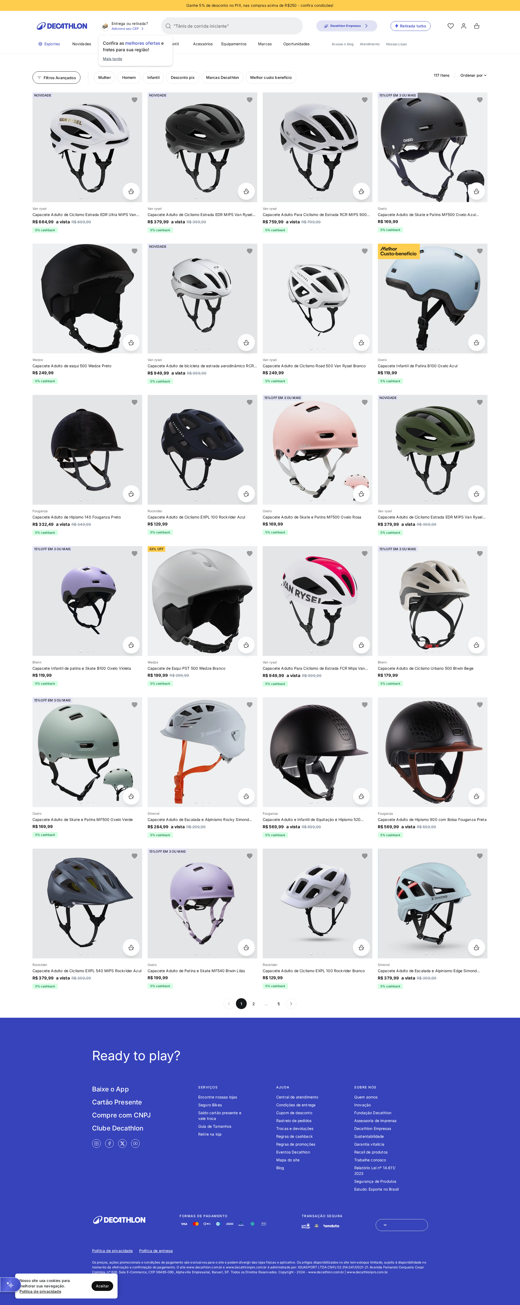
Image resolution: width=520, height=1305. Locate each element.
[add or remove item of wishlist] (134, 100)
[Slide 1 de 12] (317, 450)
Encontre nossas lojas (217, 1097)
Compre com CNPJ (121, 1115)
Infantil (173, 43)
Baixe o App (110, 1089)
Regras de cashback (294, 1136)
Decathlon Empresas (372, 1128)
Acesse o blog (342, 44)
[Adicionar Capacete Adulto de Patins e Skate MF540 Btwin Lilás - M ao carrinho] (246, 947)
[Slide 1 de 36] (202, 752)
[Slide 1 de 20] (87, 298)
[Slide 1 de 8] (202, 601)
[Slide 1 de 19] (87, 752)
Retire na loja (210, 1134)
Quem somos (366, 1097)
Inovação (362, 1105)
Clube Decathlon (117, 1128)
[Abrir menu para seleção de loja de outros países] (402, 1225)
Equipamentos (233, 43)
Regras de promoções (295, 1144)
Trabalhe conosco (370, 1160)
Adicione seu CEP (125, 29)
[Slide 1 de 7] (202, 298)
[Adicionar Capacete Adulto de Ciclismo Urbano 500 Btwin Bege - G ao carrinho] (476, 645)
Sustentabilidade (369, 1136)
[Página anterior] (228, 1003)
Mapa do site (288, 1160)
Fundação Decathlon (372, 1112)
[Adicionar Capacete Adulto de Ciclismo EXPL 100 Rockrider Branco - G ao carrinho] (361, 947)
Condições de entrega (296, 1105)
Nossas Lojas (396, 44)
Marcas (265, 43)
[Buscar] (168, 26)
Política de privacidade (112, 1250)
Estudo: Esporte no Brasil (376, 1189)
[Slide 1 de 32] (432, 298)
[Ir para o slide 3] (94, 197)
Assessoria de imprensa (375, 1120)
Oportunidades (296, 43)
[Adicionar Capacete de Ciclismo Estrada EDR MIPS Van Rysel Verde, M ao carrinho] (476, 493)
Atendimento (370, 44)
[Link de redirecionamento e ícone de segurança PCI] (316, 1226)
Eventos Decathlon (293, 1152)
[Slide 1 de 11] (202, 147)
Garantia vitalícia (369, 1144)
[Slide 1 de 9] (317, 903)
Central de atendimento (297, 1097)
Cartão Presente (117, 1102)
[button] (10, 1284)
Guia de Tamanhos (215, 1126)
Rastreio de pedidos (293, 1120)
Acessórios (203, 43)
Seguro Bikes (210, 1105)
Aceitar (102, 1286)
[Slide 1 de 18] (432, 752)
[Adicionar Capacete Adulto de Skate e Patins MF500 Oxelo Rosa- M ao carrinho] (361, 493)
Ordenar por (471, 75)
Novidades (81, 43)
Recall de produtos (371, 1152)
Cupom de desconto (294, 1112)
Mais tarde (112, 58)
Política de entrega (156, 1250)
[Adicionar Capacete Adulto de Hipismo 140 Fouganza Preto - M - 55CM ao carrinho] (131, 493)
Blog (280, 1167)
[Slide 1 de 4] (87, 450)
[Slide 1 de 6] (432, 903)
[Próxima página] (291, 1003)
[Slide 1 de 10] (317, 298)
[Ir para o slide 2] (87, 197)
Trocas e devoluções (294, 1128)
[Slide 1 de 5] (432, 147)
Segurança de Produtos (375, 1181)
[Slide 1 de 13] (87, 147)
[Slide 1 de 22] (87, 601)
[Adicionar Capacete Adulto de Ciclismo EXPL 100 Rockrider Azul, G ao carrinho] (246, 493)
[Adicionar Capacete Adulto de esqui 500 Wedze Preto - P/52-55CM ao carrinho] (131, 342)
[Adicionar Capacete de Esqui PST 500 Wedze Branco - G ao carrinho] (246, 645)
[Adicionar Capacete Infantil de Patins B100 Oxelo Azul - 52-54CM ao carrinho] (476, 342)
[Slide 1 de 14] (317, 752)
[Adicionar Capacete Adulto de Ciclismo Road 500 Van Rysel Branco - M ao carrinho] (361, 342)
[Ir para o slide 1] (81, 197)
